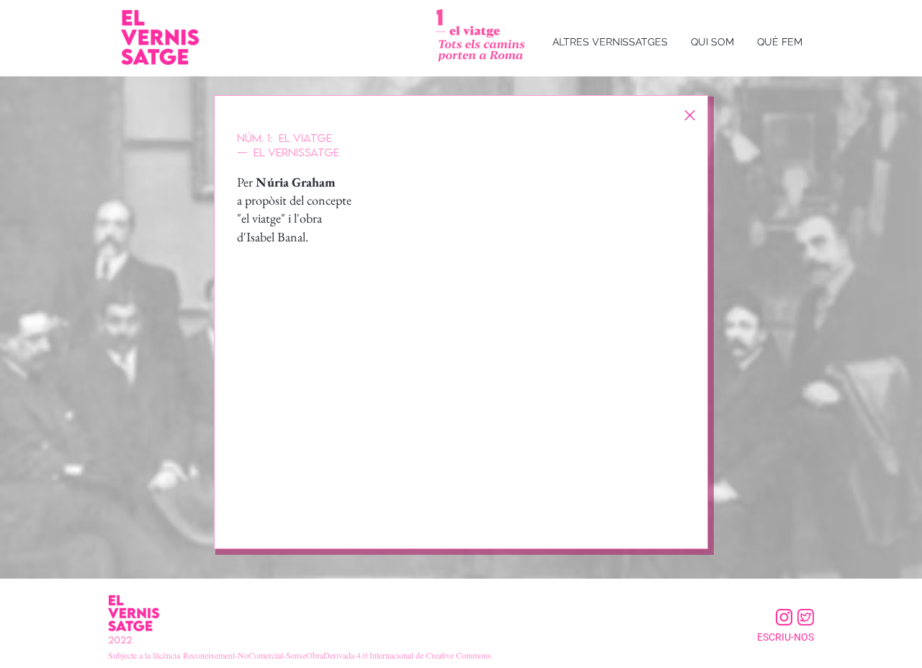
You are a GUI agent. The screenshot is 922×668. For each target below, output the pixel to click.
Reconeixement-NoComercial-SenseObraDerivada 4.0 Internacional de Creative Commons (337, 655)
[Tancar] (689, 115)
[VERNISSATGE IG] (784, 617)
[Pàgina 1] (461, 535)
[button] (610, 42)
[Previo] (242, 322)
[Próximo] (680, 322)
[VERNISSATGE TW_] (805, 617)
